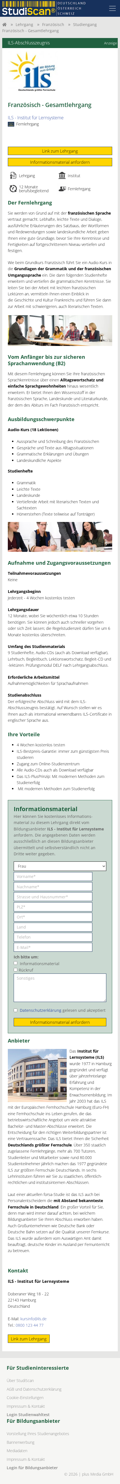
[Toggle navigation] (112, 8)
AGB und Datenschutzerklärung (34, 1389)
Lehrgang (24, 24)
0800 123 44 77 (30, 1325)
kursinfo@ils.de (33, 1318)
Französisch (53, 24)
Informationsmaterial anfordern (60, 162)
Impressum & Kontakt (26, 1406)
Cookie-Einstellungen (25, 1397)
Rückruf (26, 970)
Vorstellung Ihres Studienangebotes (38, 1433)
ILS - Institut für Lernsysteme (36, 118)
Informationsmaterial (39, 963)
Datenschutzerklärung (40, 1010)
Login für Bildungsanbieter (32, 1467)
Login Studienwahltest (28, 1414)
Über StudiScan (20, 1380)
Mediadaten (17, 1450)
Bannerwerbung (20, 1442)
